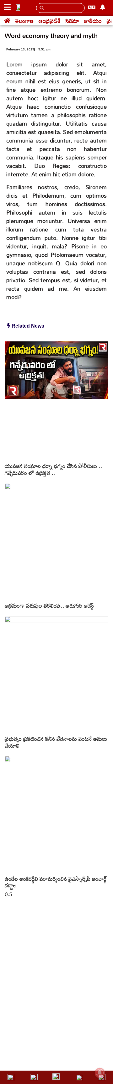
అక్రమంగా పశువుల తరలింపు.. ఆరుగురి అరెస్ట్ (49, 605)
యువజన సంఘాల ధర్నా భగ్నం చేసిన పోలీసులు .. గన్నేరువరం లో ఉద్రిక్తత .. (53, 469)
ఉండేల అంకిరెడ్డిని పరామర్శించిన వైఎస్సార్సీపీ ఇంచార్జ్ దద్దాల (56, 882)
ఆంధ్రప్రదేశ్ (50, 21)
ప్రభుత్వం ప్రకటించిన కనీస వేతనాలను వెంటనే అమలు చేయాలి (56, 742)
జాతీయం (93, 21)
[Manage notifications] (100, 1073)
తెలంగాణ (24, 21)
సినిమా (72, 21)
